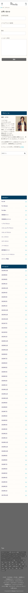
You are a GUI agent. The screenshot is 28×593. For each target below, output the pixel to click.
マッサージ (19, 560)
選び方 (13, 568)
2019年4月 (4, 424)
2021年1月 (4, 336)
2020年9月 (4, 354)
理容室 (23, 564)
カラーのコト (5, 241)
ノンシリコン (4, 560)
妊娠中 (3, 564)
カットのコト (5, 236)
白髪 (2, 566)
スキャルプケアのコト (8, 228)
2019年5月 (4, 420)
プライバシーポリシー (21, 586)
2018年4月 (4, 477)
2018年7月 (4, 464)
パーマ (9, 560)
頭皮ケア (20, 568)
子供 (6, 564)
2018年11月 (5, 446)
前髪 (9, 562)
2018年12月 (5, 442)
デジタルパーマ (5, 558)
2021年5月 (4, 332)
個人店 (6, 562)
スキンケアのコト (6, 232)
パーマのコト (5, 245)
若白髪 (3, 568)
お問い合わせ (14, 588)
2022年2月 (4, 301)
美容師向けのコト (6, 219)
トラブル (11, 558)
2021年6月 (4, 327)
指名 (16, 564)
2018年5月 (4, 473)
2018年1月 (4, 490)
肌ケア (21, 566)
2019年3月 (4, 429)
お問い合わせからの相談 (14, 552)
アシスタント (22, 552)
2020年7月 (4, 358)
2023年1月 (4, 283)
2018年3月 (4, 482)
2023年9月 (4, 275)
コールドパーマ (22, 554)
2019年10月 (5, 398)
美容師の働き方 (16, 566)
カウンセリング (5, 554)
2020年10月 (5, 349)
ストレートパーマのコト (8, 254)
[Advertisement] (14, 92)
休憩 (24, 560)
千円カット (17, 562)
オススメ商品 (5, 258)
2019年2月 (4, 433)
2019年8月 (4, 407)
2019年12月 (5, 389)
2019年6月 (4, 416)
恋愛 (9, 564)
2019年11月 (5, 394)
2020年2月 (4, 380)
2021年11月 (5, 314)
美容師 (10, 566)
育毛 (25, 566)
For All (3, 201)
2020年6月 (4, 363)
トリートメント (17, 558)
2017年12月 (5, 495)
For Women (5, 206)
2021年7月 (4, 323)
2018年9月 (4, 455)
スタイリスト (15, 556)
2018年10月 (5, 451)
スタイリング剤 (23, 556)
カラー (10, 554)
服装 (20, 564)
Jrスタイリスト (5, 552)
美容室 (6, 566)
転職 (6, 568)
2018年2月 (4, 486)
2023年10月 (5, 270)
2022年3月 (4, 297)
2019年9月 (4, 402)
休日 (2, 562)
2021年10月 (5, 319)
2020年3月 (4, 376)
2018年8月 (4, 460)
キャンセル (15, 554)
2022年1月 (4, 305)
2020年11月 (5, 345)
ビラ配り (14, 560)
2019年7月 (4, 411)
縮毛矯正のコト (6, 250)
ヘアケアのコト (6, 223)
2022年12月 (5, 288)
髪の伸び (3, 570)
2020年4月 (4, 372)
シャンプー (4, 556)
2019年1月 (4, 438)
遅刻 (9, 568)
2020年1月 (4, 385)
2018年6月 (4, 468)
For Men (4, 210)
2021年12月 (5, 310)
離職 (16, 568)
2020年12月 (5, 341)
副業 (13, 562)
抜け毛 (13, 564)
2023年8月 (4, 279)
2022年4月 (4, 292)
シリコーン (9, 556)
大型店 (22, 562)
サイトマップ (12, 586)
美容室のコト (5, 214)
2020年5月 (4, 367)
